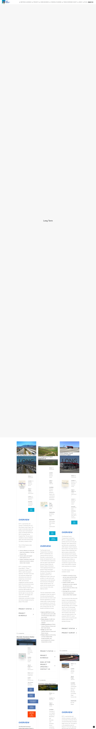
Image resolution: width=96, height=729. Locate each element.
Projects (36, 2)
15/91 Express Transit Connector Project (66, 454)
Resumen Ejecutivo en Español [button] (31, 714)
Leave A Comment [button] (31, 707)
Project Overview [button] (53, 539)
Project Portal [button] (31, 695)
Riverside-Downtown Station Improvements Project (25, 637)
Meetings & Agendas (26, 2)
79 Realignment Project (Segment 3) (45, 457)
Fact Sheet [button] (31, 510)
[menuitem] (25, 2)
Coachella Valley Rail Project (47, 684)
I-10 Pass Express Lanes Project (26, 455)
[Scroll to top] (94, 726)
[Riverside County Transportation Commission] (6, 2)
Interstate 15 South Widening (69, 654)
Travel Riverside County (70, 2)
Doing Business (45, 2)
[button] (92, 2)
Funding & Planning (56, 2)
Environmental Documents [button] (33, 701)
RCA (85, 2)
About (80, 2)
